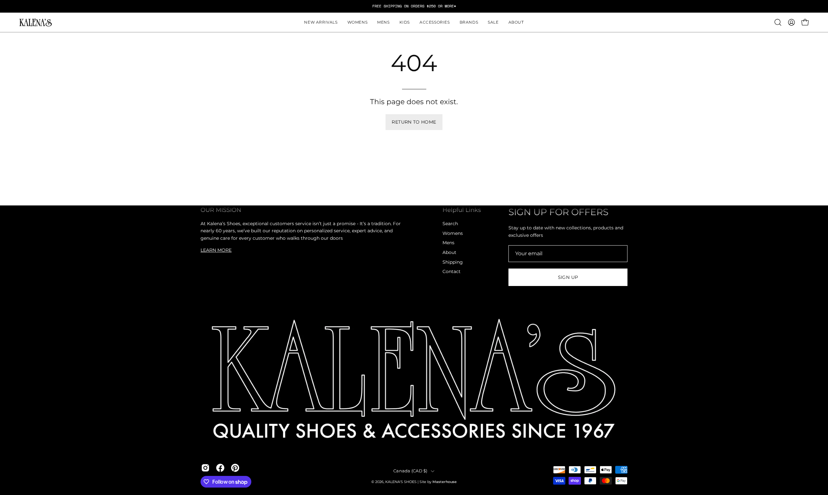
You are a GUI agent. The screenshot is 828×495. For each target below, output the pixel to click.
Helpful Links (461, 209)
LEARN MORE (216, 250)
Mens (448, 243)
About (449, 252)
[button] (358, 22)
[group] (414, 6)
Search (450, 223)
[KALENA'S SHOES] (35, 22)
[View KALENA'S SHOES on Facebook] (220, 468)
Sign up (568, 277)
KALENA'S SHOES (401, 482)
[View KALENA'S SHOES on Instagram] (205, 468)
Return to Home (414, 122)
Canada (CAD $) (410, 470)
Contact (451, 271)
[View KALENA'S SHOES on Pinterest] (235, 468)
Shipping (452, 262)
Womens (452, 233)
